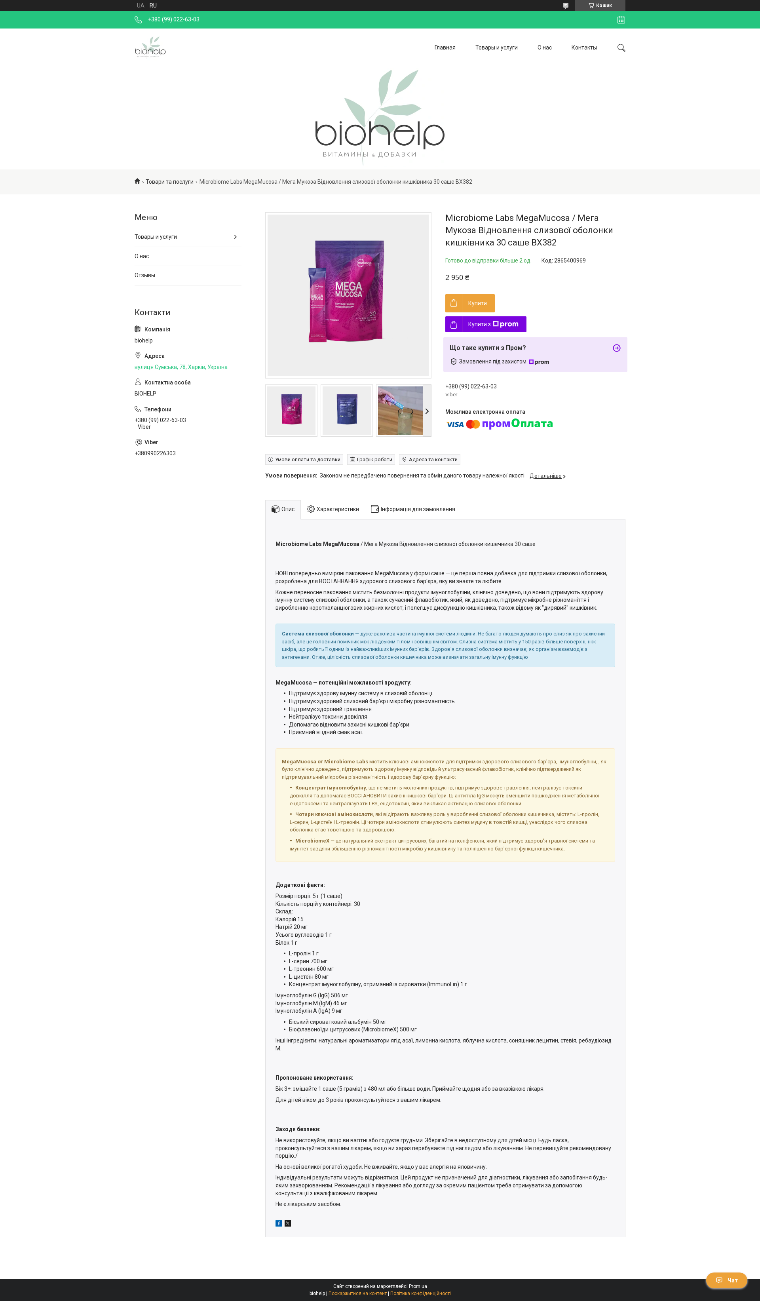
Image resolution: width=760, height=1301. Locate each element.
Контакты (584, 47)
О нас (545, 47)
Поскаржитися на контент (358, 1293)
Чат (733, 1280)
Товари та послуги (170, 182)
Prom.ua (418, 1286)
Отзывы (145, 275)
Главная (445, 47)
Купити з (479, 324)
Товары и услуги (496, 47)
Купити (477, 303)
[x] (288, 1224)
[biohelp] (150, 48)
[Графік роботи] (621, 20)
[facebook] (279, 1224)
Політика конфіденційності (420, 1293)
